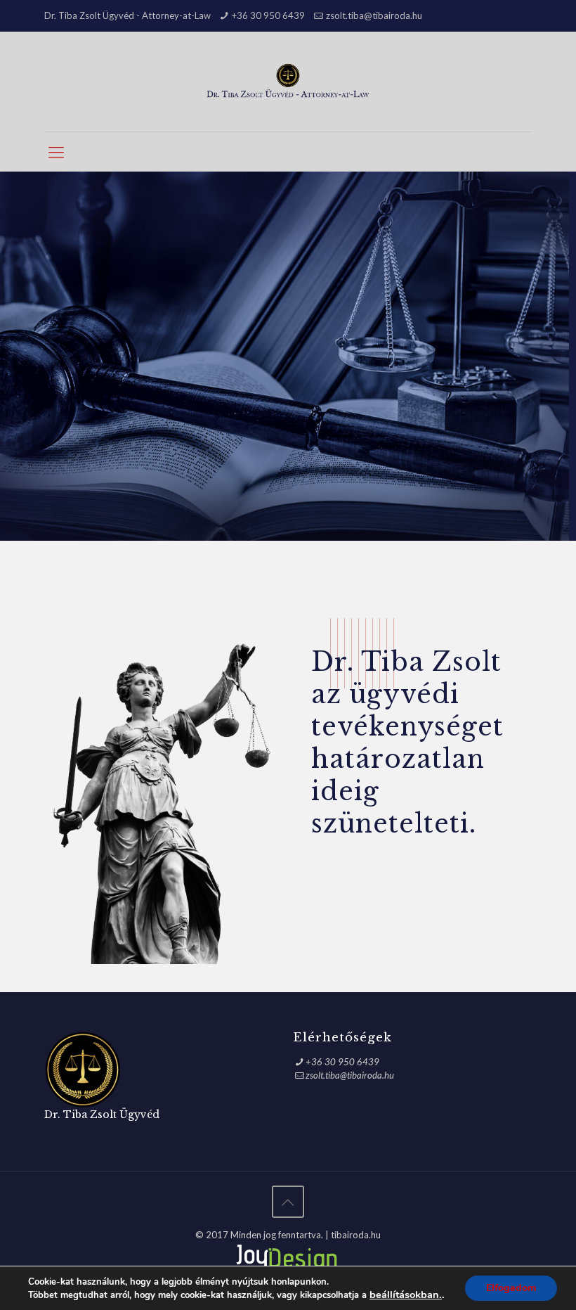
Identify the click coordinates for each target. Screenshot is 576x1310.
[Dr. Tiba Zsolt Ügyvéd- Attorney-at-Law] (288, 81)
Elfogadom (511, 1288)
